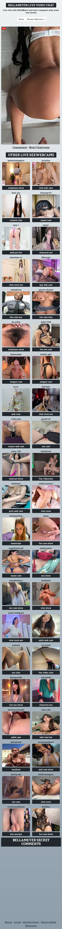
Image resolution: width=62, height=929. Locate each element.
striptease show (16, 187)
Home (21, 19)
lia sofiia (16, 322)
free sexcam (16, 834)
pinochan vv (16, 257)
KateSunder (16, 354)
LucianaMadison (46, 742)
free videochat (46, 478)
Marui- (46, 225)
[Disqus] (31, 884)
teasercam (16, 543)
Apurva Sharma (46, 289)
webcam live (16, 252)
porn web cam (16, 511)
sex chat (16, 672)
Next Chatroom (39, 147)
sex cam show (16, 607)
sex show (46, 575)
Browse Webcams (35, 19)
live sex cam (46, 349)
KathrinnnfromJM (16, 709)
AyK (46, 612)
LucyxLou (46, 160)
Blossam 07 (46, 192)
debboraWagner (46, 774)
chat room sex (16, 284)
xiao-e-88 (45, 709)
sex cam (46, 446)
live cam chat (46, 317)
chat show (46, 607)
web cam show (46, 769)
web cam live (46, 737)
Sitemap (8, 922)
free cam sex (16, 317)
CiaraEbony (16, 289)
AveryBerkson (16, 580)
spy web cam (46, 284)
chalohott (16, 483)
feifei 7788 (46, 322)
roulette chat (16, 220)
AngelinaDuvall (16, 548)
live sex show (16, 704)
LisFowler (46, 386)
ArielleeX (46, 806)
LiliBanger (46, 257)
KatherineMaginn (16, 160)
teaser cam (46, 220)
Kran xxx (16, 192)
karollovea (46, 451)
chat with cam (46, 187)
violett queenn (46, 483)
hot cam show (46, 834)
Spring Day (16, 774)
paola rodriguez (16, 612)
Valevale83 (46, 677)
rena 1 (16, 225)
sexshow (16, 769)
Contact (17, 922)
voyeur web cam (16, 446)
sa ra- (16, 386)
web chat (16, 414)
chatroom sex (46, 252)
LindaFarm (46, 580)
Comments (20, 147)
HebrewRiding (16, 515)
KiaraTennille (16, 677)
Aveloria (16, 645)
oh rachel (46, 645)
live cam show (46, 543)
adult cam (16, 737)
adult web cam (46, 640)
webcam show (16, 478)
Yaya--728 (16, 451)
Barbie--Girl (46, 354)
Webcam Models (48, 922)
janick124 (46, 418)
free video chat (46, 672)
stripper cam (16, 381)
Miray (46, 515)
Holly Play (16, 418)
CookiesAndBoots (16, 806)
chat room (46, 511)
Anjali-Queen (46, 548)
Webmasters (31, 925)
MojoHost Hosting (31, 922)
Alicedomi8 (16, 742)
